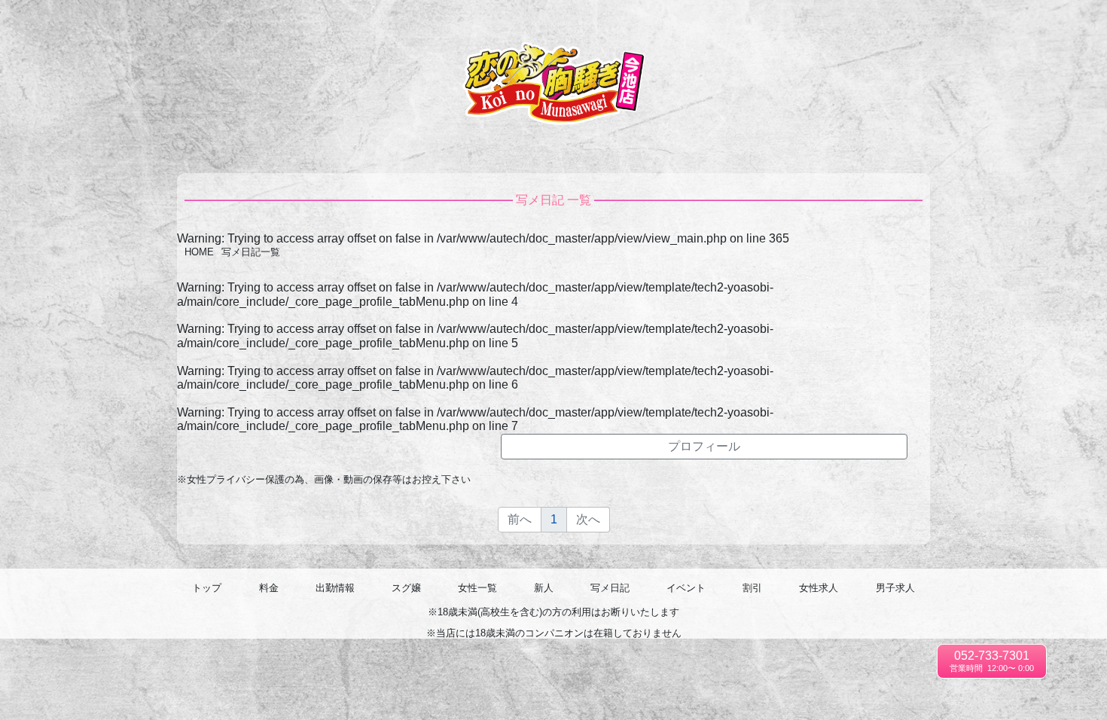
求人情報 (1029, 22)
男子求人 (1079, 22)
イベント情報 (921, 22)
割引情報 (979, 22)
